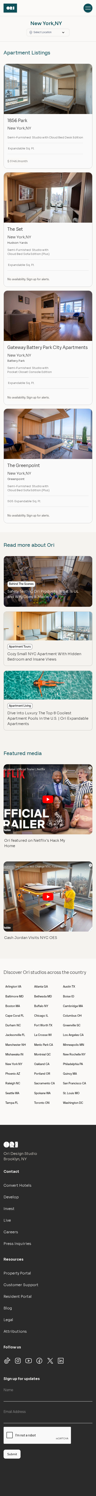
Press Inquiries (17, 1243)
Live (7, 1220)
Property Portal (17, 1273)
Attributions (15, 1331)
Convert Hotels (17, 1185)
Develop (11, 1197)
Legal (8, 1319)
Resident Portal (18, 1296)
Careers (11, 1232)
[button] (48, 32)
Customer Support (21, 1285)
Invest (9, 1208)
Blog (8, 1308)
